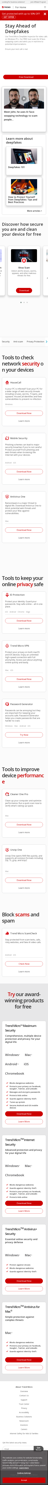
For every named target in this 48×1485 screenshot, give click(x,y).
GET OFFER (8, 17)
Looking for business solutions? (13, 2)
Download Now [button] (24, 1113)
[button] (45, 7)
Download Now (18, 413)
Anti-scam (18, 341)
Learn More (17, 1121)
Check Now (17, 963)
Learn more (17, 420)
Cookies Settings (24, 1473)
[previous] (1, 342)
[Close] (45, 1454)
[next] (46, 342)
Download (22, 290)
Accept (24, 1480)
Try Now (16, 734)
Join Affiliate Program (38, 2)
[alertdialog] (24, 1467)
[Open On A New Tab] (24, 99)
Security (6, 341)
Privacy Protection (35, 341)
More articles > (34, 210)
